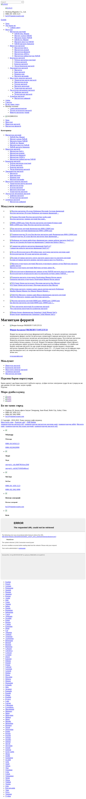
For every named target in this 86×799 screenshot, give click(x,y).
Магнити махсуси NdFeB (24, 42)
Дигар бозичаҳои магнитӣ (24, 66)
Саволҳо (8, 102)
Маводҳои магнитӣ (17, 46)
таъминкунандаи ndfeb (67, 424)
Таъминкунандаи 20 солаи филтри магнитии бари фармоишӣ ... (34, 236)
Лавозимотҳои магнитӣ (19, 68)
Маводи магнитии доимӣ (19, 112)
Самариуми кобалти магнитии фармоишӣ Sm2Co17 (29, 248)
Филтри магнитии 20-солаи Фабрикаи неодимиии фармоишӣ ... (34, 213)
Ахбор (7, 100)
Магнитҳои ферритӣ (22, 52)
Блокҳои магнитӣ (21, 64)
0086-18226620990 (12, 447)
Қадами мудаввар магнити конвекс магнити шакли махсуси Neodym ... (37, 260)
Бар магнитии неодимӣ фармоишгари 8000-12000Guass (31, 231)
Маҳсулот (9, 30)
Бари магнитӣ (19, 72)
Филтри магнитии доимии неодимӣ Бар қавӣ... (28, 219)
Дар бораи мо (10, 25)
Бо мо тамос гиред (12, 104)
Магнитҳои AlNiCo (21, 54)
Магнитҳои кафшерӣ (22, 98)
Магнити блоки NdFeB (23, 38)
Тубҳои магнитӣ (20, 62)
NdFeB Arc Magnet (21, 40)
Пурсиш (4, 387)
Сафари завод (15, 28)
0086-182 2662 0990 (12, 489)
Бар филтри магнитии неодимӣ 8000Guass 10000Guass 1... (32, 303)
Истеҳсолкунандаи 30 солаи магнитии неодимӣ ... (29, 254)
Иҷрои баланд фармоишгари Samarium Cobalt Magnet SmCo (32, 314)
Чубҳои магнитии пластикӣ (25, 60)
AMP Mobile (31, 422)
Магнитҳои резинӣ (21, 50)
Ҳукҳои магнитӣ (20, 84)
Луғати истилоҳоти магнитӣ (21, 110)
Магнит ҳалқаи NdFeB (23, 36)
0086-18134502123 (12, 444)
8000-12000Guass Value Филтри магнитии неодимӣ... (30, 225)
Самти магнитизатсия (18, 108)
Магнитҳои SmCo (21, 48)
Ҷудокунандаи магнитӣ (23, 94)
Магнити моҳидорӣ (21, 86)
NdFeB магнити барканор (24, 44)
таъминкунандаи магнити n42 (45, 426)
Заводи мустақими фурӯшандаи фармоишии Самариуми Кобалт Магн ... (37, 242)
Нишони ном (19, 74)
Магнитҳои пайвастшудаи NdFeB (27, 56)
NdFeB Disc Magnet (21, 34)
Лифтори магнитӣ (21, 92)
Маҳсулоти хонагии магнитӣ (21, 78)
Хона (7, 23)
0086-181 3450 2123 (12, 486)
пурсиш (13, 356)
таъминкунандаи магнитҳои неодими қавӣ (41, 424)
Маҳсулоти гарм (7, 422)
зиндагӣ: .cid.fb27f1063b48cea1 (17, 468)
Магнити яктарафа (21, 76)
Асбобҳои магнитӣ (17, 96)
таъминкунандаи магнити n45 (12, 424)
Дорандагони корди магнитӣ (25, 80)
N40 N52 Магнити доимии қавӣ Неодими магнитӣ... (30, 297)
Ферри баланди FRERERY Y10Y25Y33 (29, 330)
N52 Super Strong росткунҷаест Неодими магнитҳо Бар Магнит (34, 285)
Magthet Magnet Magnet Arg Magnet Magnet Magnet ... (30, 291)
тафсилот (19, 356)
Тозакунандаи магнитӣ (23, 88)
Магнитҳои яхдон (21, 82)
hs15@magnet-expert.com (14, 16)
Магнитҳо (18, 70)
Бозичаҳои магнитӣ (17, 58)
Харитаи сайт (20, 422)
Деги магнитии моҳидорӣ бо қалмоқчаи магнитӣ (28, 308)
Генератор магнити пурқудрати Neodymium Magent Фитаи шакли (35, 279)
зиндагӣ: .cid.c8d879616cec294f (17, 465)
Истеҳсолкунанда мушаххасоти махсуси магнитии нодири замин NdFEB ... (39, 273)
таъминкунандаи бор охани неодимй (19, 426)
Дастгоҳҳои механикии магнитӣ (22, 90)
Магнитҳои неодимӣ (18, 32)
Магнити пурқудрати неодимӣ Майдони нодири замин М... (32, 268)
